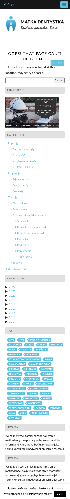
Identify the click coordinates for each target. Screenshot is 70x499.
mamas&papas (17, 364)
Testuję (12, 197)
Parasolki (22, 238)
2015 (12, 317)
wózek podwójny (19, 408)
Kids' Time (31, 354)
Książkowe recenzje (24, 161)
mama (48, 359)
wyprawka (31, 398)
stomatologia (38, 388)
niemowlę (15, 374)
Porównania (24, 250)
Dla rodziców (20, 203)
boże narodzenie (40, 340)
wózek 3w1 (34, 403)
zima (12, 413)
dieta (12, 349)
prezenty (14, 379)
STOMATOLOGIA (23, 166)
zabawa (40, 408)
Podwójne (23, 244)
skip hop (14, 383)
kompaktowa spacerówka (24, 359)
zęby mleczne (40, 413)
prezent (47, 374)
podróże (32, 374)
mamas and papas (40, 364)
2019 (12, 299)
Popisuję (13, 143)
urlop (45, 393)
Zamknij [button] (60, 493)
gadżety (41, 349)
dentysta (56, 344)
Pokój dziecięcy (22, 185)
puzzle (48, 379)
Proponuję (14, 173)
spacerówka (45, 383)
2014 (12, 321)
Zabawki (17, 262)
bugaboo (15, 344)
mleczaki (46, 369)
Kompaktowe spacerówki (32, 226)
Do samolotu (24, 221)
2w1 (11, 340)
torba (33, 393)
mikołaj (14, 369)
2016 (12, 312)
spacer (28, 383)
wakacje (14, 398)
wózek (47, 398)
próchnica (32, 379)
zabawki (55, 408)
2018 (12, 304)
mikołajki (30, 369)
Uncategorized (17, 268)
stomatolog (16, 388)
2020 (12, 295)
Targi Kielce (16, 393)
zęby (23, 413)
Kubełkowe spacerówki (31, 232)
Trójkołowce (24, 256)
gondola (14, 354)
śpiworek (14, 418)
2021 (12, 291)
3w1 (21, 340)
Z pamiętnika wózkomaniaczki (30, 215)
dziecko (26, 349)
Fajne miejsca (20, 179)
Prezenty (18, 191)
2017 (12, 308)
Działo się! (19, 155)
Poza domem (20, 209)
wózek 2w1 (15, 403)
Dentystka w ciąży (23, 149)
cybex (42, 344)
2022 (12, 286)
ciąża (29, 344)
